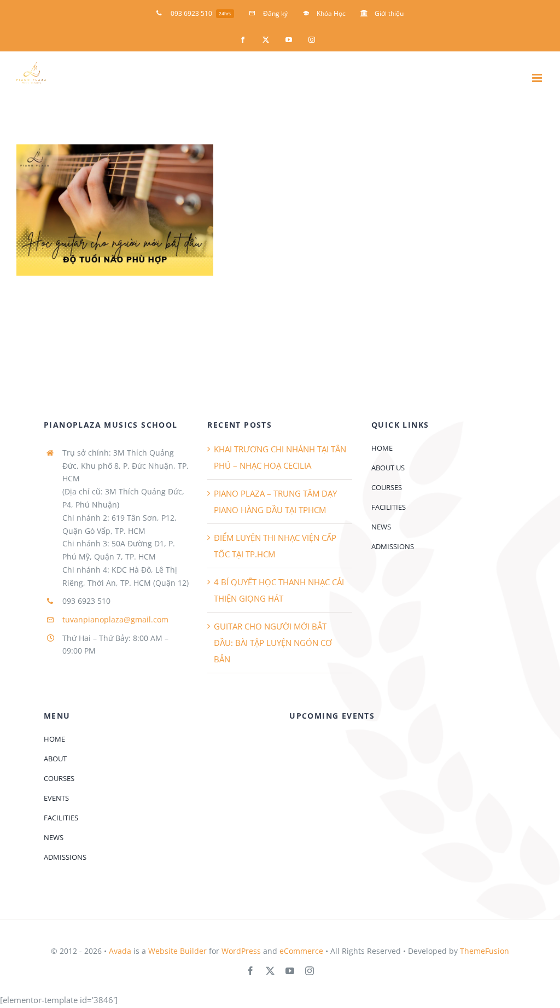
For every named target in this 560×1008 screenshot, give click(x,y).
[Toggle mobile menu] (538, 78)
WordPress (241, 951)
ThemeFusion (484, 951)
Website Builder (177, 951)
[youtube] (289, 970)
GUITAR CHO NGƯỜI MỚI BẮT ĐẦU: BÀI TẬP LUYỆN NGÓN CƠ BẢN (273, 643)
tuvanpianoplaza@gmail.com (115, 619)
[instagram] (309, 970)
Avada (120, 951)
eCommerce (301, 951)
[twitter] (270, 970)
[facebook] (250, 970)
